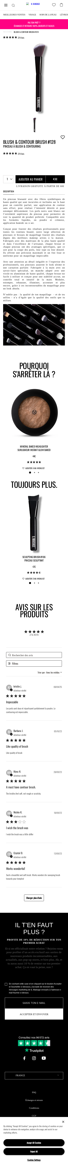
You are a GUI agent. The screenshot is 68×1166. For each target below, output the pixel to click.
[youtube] (43, 1058)
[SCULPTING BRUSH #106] (34, 523)
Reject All (34, 1151)
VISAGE (32, 14)
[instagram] (34, 1058)
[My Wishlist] (54, 5)
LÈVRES (64, 14)
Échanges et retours (34, 1100)
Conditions (34, 1108)
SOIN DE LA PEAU (48, 14)
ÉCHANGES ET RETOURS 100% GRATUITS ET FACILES (34, 24)
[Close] (63, 1121)
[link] (13, 37)
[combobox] (8, 179)
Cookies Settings (34, 1160)
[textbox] (34, 1075)
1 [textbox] (7, 179)
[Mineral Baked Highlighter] (34, 413)
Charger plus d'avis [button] (34, 898)
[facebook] (24, 1058)
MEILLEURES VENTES (14, 14)
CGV (34, 1116)
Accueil (7, 32)
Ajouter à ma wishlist (62, 137)
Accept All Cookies (34, 1142)
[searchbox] (34, 655)
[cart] (62, 4)
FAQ (34, 1092)
